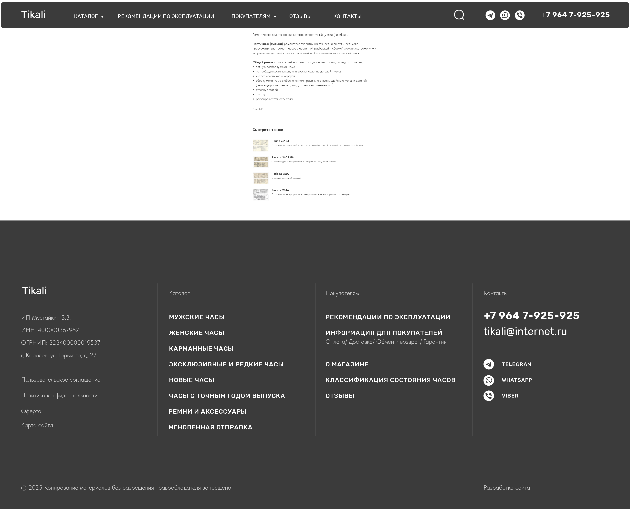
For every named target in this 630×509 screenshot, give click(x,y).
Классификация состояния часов (391, 380)
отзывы (300, 16)
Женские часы (196, 333)
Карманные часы (201, 348)
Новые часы (191, 380)
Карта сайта (37, 425)
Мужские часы (197, 317)
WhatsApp (517, 380)
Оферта (31, 411)
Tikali (33, 14)
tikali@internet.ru (525, 331)
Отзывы (340, 395)
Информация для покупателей (384, 333)
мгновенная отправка (210, 427)
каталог (86, 16)
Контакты (347, 16)
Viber (510, 396)
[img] (459, 14)
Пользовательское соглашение (60, 379)
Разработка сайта (506, 487)
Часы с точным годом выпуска (227, 395)
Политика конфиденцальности (59, 395)
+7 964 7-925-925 (576, 14)
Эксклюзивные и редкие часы (226, 364)
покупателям (251, 16)
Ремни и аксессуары (207, 411)
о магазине (347, 364)
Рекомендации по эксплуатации (166, 16)
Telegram (517, 364)
